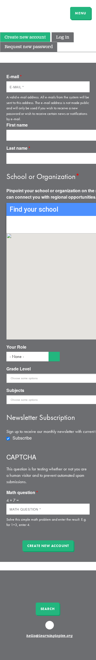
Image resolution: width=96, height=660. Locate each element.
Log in (62, 37)
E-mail (14, 76)
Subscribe (22, 438)
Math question (22, 492)
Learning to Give (24, 12)
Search (48, 609)
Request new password (29, 47)
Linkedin (50, 627)
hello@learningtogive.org (49, 636)
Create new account (25, 37)
